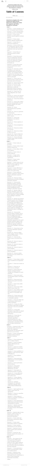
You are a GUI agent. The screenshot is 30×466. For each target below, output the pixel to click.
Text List (5, 1)
